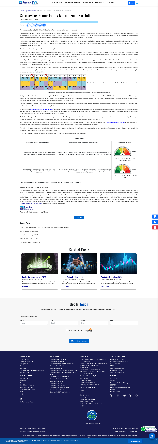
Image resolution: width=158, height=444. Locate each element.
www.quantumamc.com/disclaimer (31, 203)
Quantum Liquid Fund (57, 390)
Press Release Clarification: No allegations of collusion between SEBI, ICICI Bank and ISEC (92, 372)
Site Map (23, 396)
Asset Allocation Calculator (119, 361)
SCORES (113, 385)
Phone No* (83, 320)
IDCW (82, 406)
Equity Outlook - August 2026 (29, 235)
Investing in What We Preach (89, 384)
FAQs (21, 394)
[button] (137, 3)
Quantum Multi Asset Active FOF (60, 392)
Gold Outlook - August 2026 (29, 238)
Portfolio (83, 397)
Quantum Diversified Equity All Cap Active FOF (63, 373)
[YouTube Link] (124, 395)
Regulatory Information (27, 389)
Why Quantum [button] (57, 2)
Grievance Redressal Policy (119, 383)
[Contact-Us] (155, 222)
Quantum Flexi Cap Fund (58, 359)
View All (79, 218)
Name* (22, 320)
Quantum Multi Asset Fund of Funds (41, 109)
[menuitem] (57, 3)
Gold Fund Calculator (117, 372)
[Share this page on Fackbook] (32, 25)
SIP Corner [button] (110, 2)
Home (22, 11)
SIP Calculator (115, 363)
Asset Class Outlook (26, 387)
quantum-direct (31, 11)
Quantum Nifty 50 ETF (57, 381)
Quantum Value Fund (56, 368)
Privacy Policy (20, 441)
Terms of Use (41, 428)
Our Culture (23, 368)
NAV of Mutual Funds (27, 402)
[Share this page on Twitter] (36, 25)
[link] (29, 3)
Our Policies (84, 378)
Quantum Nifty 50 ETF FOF (59, 379)
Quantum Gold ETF (56, 383)
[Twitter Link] (118, 395)
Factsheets (83, 393)
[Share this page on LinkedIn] (40, 25)
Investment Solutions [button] (72, 2)
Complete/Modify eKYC (87, 382)
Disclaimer (23, 428)
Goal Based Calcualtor (117, 368)
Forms (82, 390)
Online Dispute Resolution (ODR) (121, 387)
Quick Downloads (85, 380)
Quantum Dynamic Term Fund (59, 387)
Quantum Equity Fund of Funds (115, 122)
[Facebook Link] (111, 395)
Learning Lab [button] (100, 2)
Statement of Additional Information (92, 404)
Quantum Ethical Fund (57, 361)
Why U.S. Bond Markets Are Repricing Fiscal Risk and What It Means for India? (44, 227)
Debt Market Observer (27, 385)
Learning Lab (24, 378)
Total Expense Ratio (86, 401)
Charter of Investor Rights (88, 376)
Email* (52, 320)
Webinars (23, 380)
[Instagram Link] (137, 395)
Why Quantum (24, 359)
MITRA (112, 389)
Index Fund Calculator (117, 370)
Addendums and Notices (87, 399)
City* (112, 320)
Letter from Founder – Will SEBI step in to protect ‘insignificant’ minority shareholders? (93, 365)
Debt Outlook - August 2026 (29, 231)
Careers (112, 380)
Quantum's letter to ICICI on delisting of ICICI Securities (93, 360)
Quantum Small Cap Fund (58, 366)
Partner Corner (87, 2)
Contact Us (113, 378)
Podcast (22, 383)
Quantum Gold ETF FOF (57, 385)
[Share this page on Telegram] (44, 25)
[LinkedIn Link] (130, 395)
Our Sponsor (24, 363)
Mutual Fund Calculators (118, 359)
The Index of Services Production (30, 242)
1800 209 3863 (120, 431)
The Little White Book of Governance (32, 370)
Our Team (23, 366)
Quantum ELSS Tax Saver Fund (59, 376)
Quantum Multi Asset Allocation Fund (62, 363)
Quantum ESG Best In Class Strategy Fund (63, 370)
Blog (21, 391)
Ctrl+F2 (151, 437)
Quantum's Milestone (26, 361)
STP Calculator (115, 366)
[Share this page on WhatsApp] (28, 25)
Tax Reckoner (84, 395)
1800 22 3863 (132, 431)
